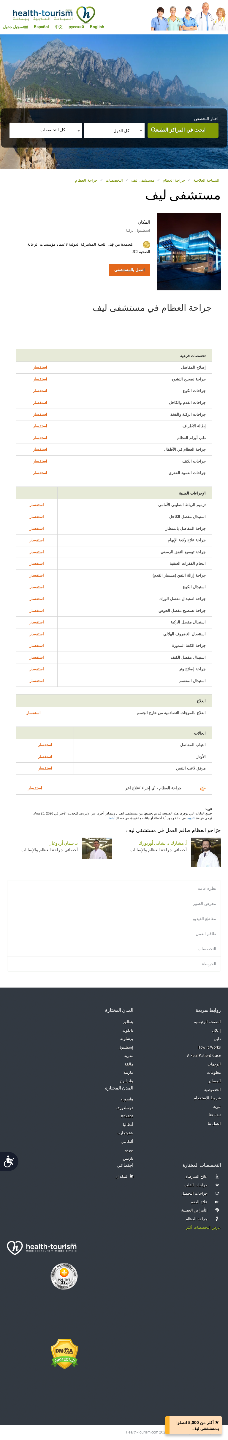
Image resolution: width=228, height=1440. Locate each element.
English (97, 27)
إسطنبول (125, 1047)
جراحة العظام (174, 180)
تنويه (217, 1107)
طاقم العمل (206, 933)
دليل (217, 1039)
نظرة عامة (207, 888)
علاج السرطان (196, 1177)
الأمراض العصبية (194, 1210)
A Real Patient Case (204, 1056)
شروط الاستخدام (207, 1098)
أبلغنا (111, 817)
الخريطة (209, 963)
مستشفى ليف (142, 180)
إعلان (216, 1031)
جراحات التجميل (194, 1194)
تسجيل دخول (13, 27)
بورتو (129, 1150)
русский (76, 27)
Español (41, 27)
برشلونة (126, 1039)
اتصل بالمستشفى (129, 269)
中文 (59, 27)
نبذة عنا (215, 1115)
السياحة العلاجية (206, 180)
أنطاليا (128, 1125)
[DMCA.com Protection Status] (64, 1353)
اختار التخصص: (205, 118)
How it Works (209, 1047)
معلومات (214, 1073)
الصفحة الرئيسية (207, 1022)
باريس (128, 1159)
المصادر (214, 1081)
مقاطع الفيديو (204, 918)
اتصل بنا (214, 1124)
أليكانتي (127, 1142)
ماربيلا (128, 1073)
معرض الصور (204, 903)
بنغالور (128, 1022)
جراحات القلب (196, 1185)
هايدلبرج (126, 1081)
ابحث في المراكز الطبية (181, 130)
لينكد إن (121, 1177)
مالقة (129, 1064)
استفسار (40, 367)
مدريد (128, 1056)
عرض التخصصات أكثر (203, 1228)
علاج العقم (199, 1202)
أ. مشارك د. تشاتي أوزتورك (163, 843)
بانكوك (127, 1031)
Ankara (127, 1116)
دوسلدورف (124, 1108)
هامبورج (127, 1099)
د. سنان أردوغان (63, 843)
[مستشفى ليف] (189, 251)
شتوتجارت (125, 1133)
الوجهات (214, 1064)
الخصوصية (212, 1090)
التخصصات (114, 180)
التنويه (191, 817)
